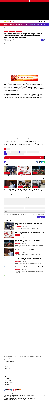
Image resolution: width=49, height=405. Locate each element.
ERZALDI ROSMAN (15, 151)
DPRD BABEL (7, 378)
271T (9, 151)
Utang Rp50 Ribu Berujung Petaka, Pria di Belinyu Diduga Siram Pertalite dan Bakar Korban (10, 177)
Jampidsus (30, 151)
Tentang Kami (7, 393)
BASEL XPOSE (26, 398)
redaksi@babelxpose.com (11, 361)
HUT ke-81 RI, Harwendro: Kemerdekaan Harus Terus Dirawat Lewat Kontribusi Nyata (24, 177)
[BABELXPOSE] (9, 21)
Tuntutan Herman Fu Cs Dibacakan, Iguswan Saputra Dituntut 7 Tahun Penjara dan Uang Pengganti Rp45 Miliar (38, 191)
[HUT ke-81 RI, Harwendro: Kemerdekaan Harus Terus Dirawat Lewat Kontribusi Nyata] (24, 170)
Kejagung (37, 151)
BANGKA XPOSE (7, 173)
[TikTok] (18, 390)
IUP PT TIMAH (23, 151)
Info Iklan (13, 393)
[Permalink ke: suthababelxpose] (5, 40)
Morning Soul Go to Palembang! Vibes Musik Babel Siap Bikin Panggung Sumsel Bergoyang (38, 177)
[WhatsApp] (44, 162)
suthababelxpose (9, 39)
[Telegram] (42, 162)
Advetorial (6, 186)
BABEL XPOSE (6, 31)
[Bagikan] (44, 40)
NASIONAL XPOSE (18, 31)
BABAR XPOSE (33, 398)
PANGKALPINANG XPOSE (9, 398)
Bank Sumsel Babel (9, 382)
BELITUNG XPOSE (7, 399)
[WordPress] (11, 390)
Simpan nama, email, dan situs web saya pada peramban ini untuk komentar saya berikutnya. (25, 214)
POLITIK (6, 373)
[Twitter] (40, 162)
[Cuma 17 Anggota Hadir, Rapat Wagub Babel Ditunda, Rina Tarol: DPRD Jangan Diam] (10, 184)
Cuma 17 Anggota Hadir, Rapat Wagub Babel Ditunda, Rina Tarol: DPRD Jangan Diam (10, 190)
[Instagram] (13, 390)
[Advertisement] (24, 323)
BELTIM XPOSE (15, 399)
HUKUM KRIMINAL (12, 31)
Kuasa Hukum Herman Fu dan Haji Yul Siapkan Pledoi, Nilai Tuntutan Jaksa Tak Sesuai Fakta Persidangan (24, 191)
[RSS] (20, 390)
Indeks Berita (22, 399)
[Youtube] (16, 390)
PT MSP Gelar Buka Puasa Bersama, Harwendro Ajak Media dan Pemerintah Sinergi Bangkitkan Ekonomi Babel (21, 396)
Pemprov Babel (8, 384)
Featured (7, 366)
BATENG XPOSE (35, 186)
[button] (39, 21)
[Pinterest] (9, 390)
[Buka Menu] (42, 21)
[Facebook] (37, 162)
